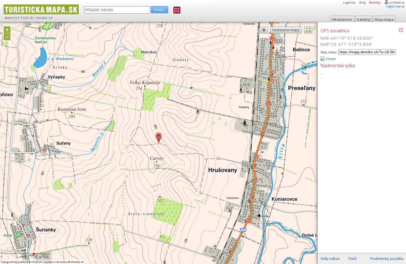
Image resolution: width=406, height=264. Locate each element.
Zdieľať (330, 59)
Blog (362, 2)
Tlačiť (352, 258)
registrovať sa (395, 6)
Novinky (374, 2)
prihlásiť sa (397, 2)
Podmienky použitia (386, 258)
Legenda (349, 2)
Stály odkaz (330, 258)
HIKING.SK (44, 18)
